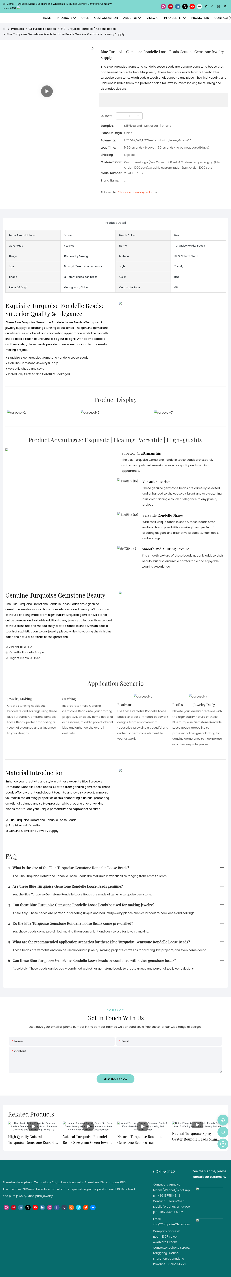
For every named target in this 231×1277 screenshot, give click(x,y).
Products (17, 29)
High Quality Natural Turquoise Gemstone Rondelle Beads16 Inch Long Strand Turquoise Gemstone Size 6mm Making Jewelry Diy (33, 1139)
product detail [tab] (115, 223)
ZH (4, 29)
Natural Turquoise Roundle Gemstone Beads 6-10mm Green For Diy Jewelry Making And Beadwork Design (141, 1139)
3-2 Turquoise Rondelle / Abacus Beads (88, 29)
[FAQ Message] (222, 1143)
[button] (230, 18)
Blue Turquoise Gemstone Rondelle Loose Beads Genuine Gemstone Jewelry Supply (65, 34)
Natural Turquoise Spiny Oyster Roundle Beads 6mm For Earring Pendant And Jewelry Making (194, 1136)
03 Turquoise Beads (42, 29)
